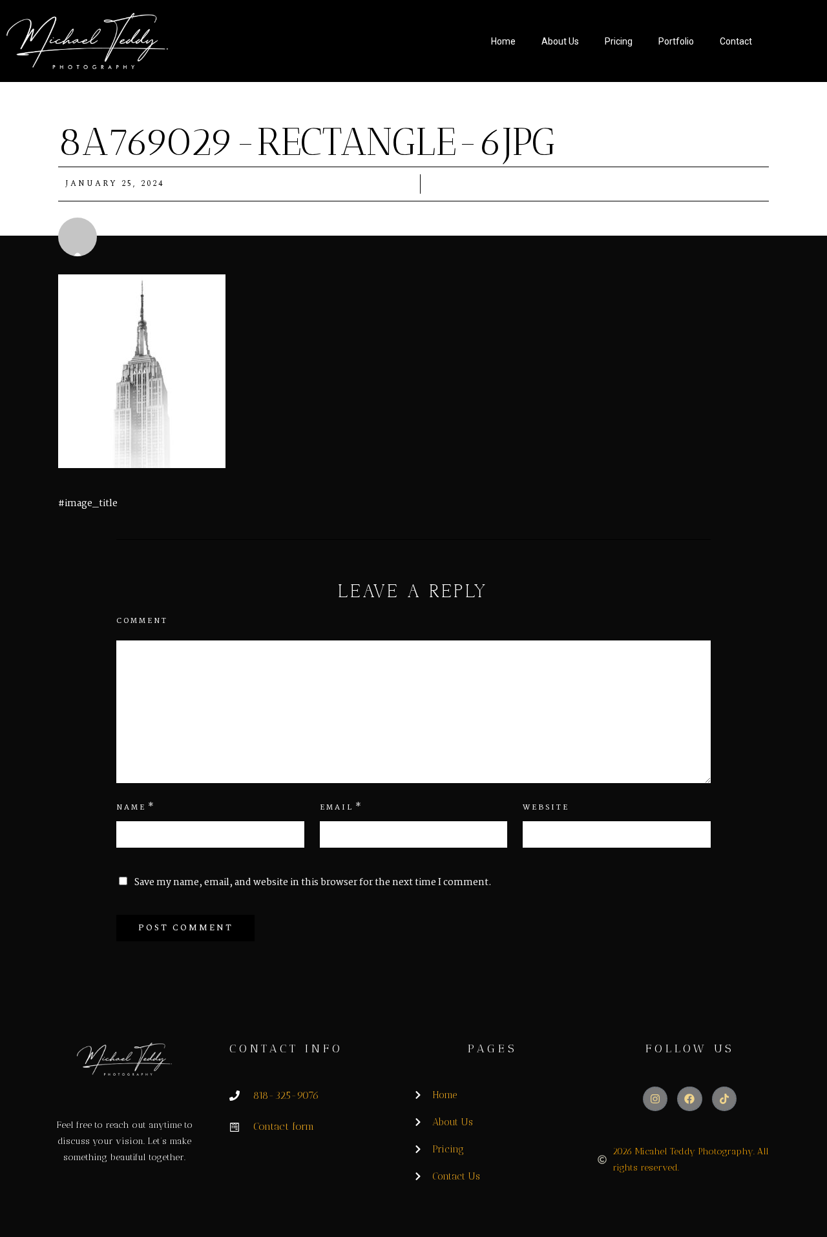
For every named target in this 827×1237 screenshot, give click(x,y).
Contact (736, 41)
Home (503, 41)
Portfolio (676, 41)
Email (336, 807)
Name (131, 807)
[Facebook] (689, 1099)
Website (546, 807)
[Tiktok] (724, 1099)
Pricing (619, 41)
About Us (560, 41)
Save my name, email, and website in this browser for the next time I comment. (313, 882)
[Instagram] (655, 1099)
